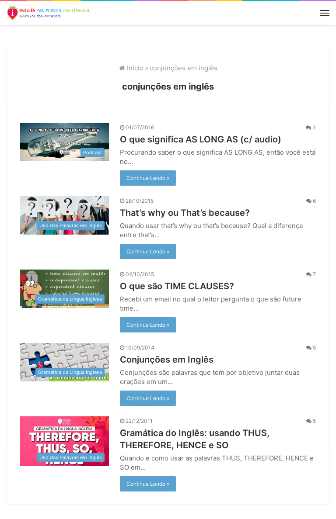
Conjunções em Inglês (167, 359)
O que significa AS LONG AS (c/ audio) (200, 139)
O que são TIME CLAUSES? (177, 286)
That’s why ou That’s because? (185, 213)
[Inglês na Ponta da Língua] (48, 13)
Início (134, 68)
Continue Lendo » (147, 178)
